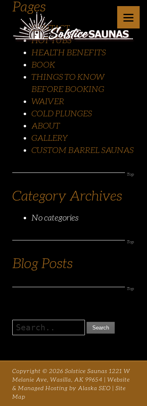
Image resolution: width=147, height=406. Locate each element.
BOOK (43, 64)
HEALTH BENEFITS (68, 52)
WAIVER (47, 101)
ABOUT (45, 125)
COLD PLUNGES (61, 113)
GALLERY (49, 137)
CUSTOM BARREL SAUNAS (82, 150)
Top (130, 174)
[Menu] (128, 17)
